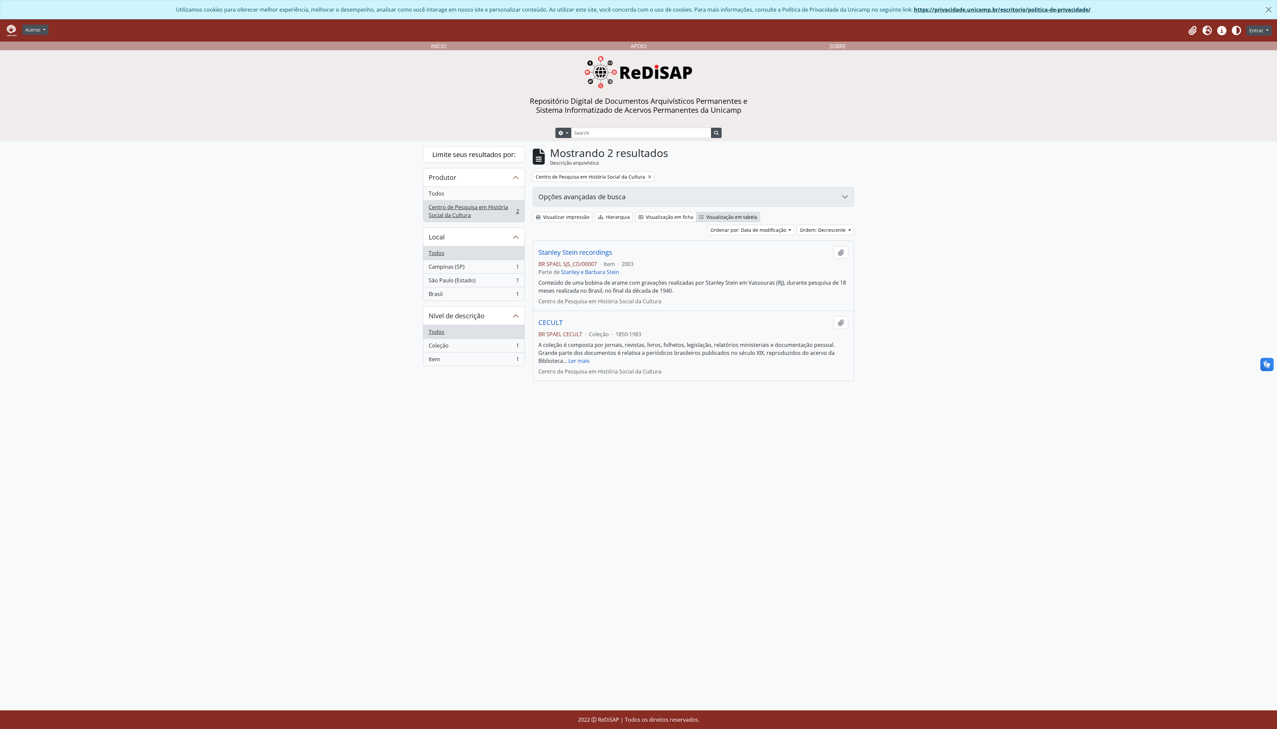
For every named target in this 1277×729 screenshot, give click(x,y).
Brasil (473, 295)
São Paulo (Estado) (473, 282)
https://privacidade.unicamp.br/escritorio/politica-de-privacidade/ (1002, 9)
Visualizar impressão (565, 217)
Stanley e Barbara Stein (590, 272)
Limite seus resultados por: (473, 154)
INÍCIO (438, 46)
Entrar (1257, 30)
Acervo (33, 30)
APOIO (638, 46)
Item (473, 361)
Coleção (473, 347)
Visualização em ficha (668, 217)
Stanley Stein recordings (575, 252)
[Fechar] (1269, 9)
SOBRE (837, 46)
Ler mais (579, 360)
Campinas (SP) (473, 268)
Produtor (442, 177)
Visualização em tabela (731, 217)
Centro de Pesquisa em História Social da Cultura (473, 211)
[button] (1192, 30)
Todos (436, 193)
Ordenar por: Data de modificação (748, 230)
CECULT (550, 323)
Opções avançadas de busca (582, 196)
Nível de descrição (457, 315)
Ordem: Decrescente (823, 230)
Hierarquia (617, 217)
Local (437, 236)
